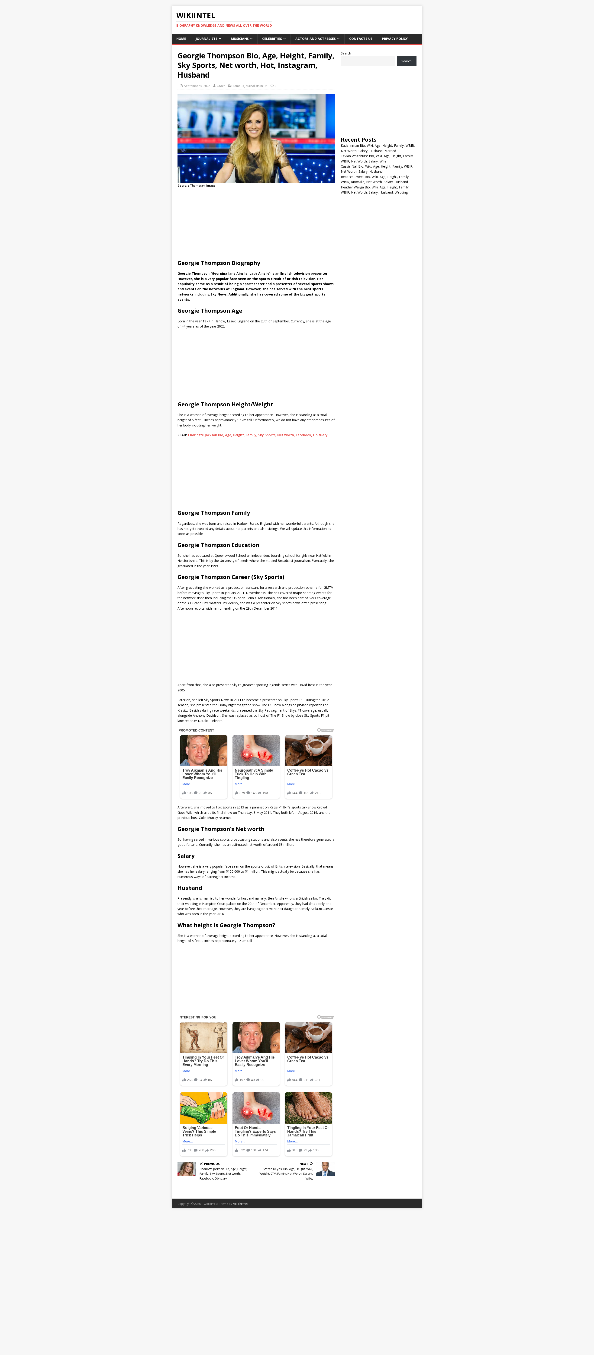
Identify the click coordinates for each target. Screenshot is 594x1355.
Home (181, 38)
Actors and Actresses (315, 38)
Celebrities (272, 38)
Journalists (206, 38)
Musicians (240, 38)
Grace (221, 86)
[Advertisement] (256, 224)
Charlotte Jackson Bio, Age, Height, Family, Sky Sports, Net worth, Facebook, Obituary (258, 435)
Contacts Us (360, 38)
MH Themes (240, 1204)
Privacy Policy (395, 38)
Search (346, 53)
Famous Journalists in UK (250, 86)
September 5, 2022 (197, 86)
